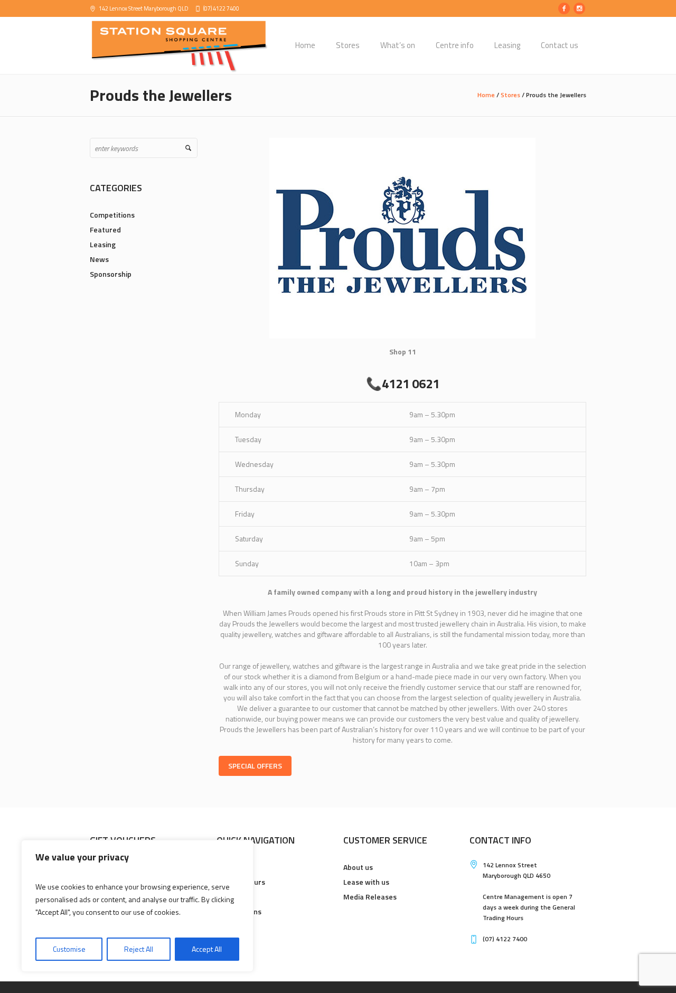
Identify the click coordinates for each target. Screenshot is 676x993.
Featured (105, 229)
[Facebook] (564, 8)
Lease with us (366, 881)
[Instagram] (579, 8)
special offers (255, 765)
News (99, 259)
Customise (69, 948)
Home (486, 95)
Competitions (112, 214)
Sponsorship (111, 273)
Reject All (138, 948)
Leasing (103, 244)
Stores (510, 95)
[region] (137, 906)
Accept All (207, 948)
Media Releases (370, 896)
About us (358, 867)
